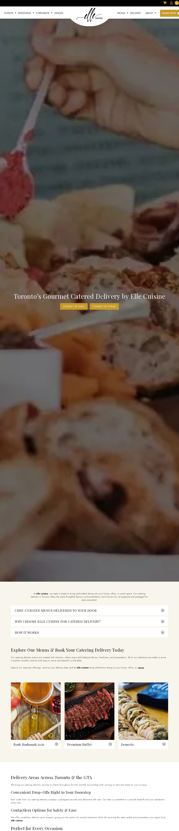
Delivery (135, 13)
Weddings (24, 13)
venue (141, 667)
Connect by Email (74, 306)
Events (8, 13)
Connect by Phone (104, 306)
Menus (121, 13)
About (149, 13)
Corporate (42, 13)
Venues (58, 13)
